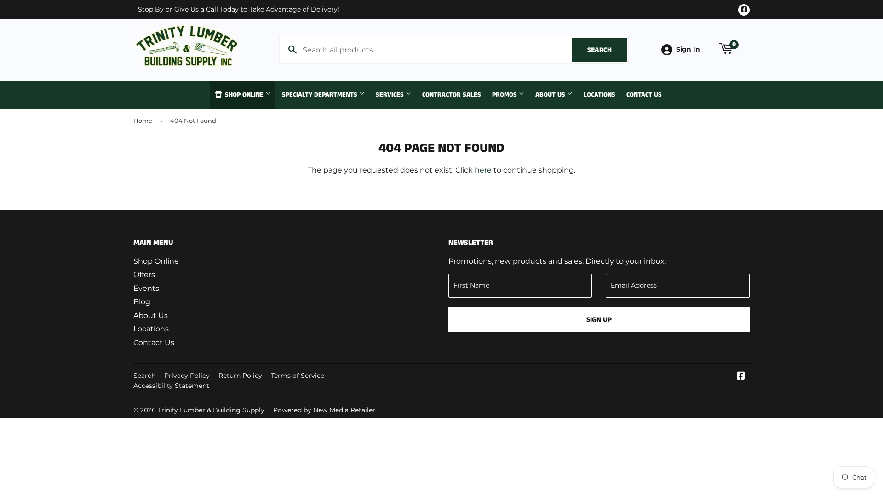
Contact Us (644, 94)
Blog (141, 301)
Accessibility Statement (171, 385)
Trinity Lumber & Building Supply (211, 410)
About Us (551, 94)
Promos (505, 94)
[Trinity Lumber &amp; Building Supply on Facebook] (741, 376)
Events (146, 288)
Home (142, 120)
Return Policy (240, 375)
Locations (599, 94)
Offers (144, 274)
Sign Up (599, 319)
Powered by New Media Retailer (324, 410)
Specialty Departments (320, 94)
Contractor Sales (451, 94)
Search (607, 50)
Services (391, 94)
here (483, 170)
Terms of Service (297, 375)
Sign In (688, 49)
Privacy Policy (187, 375)
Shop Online (244, 94)
